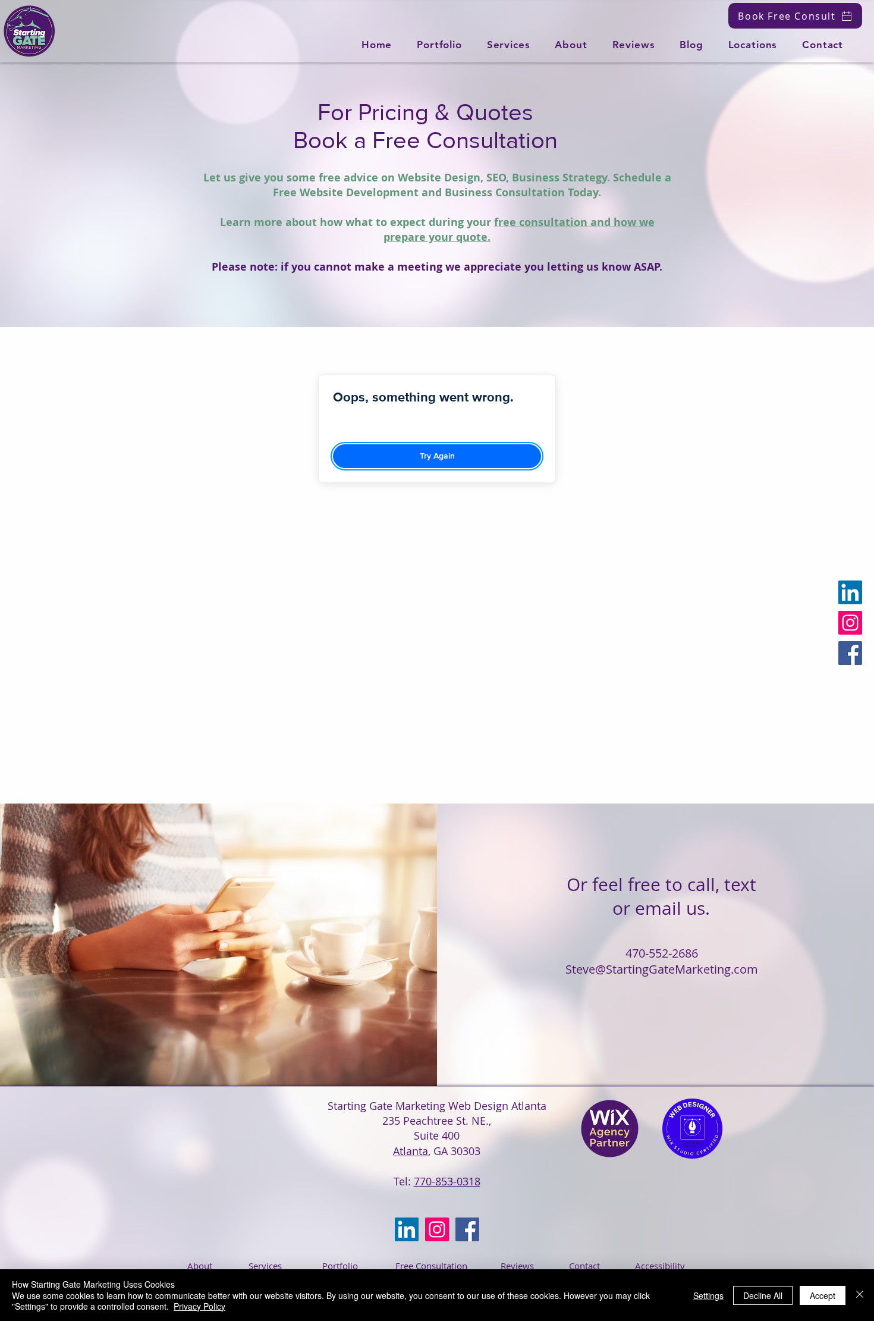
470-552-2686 (661, 953)
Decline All (762, 1295)
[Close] (860, 1295)
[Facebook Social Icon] (850, 653)
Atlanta (410, 1151)
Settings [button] (708, 1295)
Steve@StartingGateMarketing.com (661, 969)
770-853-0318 (447, 1181)
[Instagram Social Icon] (850, 623)
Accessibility (660, 1266)
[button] (508, 45)
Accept (822, 1295)
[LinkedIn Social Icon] (850, 592)
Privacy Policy (199, 1306)
